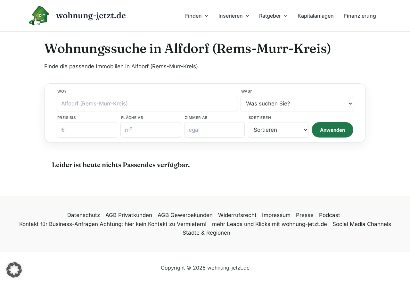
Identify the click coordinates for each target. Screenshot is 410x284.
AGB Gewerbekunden (185, 215)
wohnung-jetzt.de (91, 15)
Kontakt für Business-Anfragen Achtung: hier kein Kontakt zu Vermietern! (113, 224)
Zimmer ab (196, 117)
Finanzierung (360, 16)
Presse (305, 215)
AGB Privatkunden (128, 215)
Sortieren (260, 117)
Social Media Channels (361, 224)
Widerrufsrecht (237, 215)
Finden (193, 16)
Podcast (329, 215)
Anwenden (332, 130)
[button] (205, 16)
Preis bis (66, 117)
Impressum (276, 215)
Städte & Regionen (206, 233)
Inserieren (230, 16)
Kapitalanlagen (316, 16)
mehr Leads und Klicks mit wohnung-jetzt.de (269, 224)
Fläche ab (132, 117)
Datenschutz (83, 215)
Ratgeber (270, 16)
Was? (246, 91)
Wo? (61, 91)
